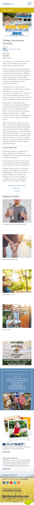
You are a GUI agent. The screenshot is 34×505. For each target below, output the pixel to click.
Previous (17, 188)
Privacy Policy (10, 498)
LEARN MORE (6, 469)
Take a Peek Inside (17, 387)
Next (16, 191)
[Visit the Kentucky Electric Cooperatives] (12, 490)
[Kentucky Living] (9, 3)
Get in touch (24, 479)
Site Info (16, 498)
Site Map (21, 498)
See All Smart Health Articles (17, 185)
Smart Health (7, 58)
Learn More (6, 452)
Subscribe (17, 384)
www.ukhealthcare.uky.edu (11, 179)
